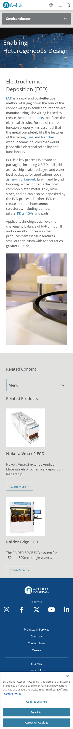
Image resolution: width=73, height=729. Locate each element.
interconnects (33, 117)
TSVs (30, 213)
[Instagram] (6, 609)
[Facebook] (21, 609)
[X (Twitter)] (36, 609)
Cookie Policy (12, 693)
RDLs (21, 213)
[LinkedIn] (66, 609)
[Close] (67, 676)
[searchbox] (68, 5)
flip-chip (16, 179)
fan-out (29, 179)
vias (30, 137)
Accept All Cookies (36, 722)
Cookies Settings (36, 701)
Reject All (36, 712)
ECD (9, 98)
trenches (48, 137)
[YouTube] (51, 609)
